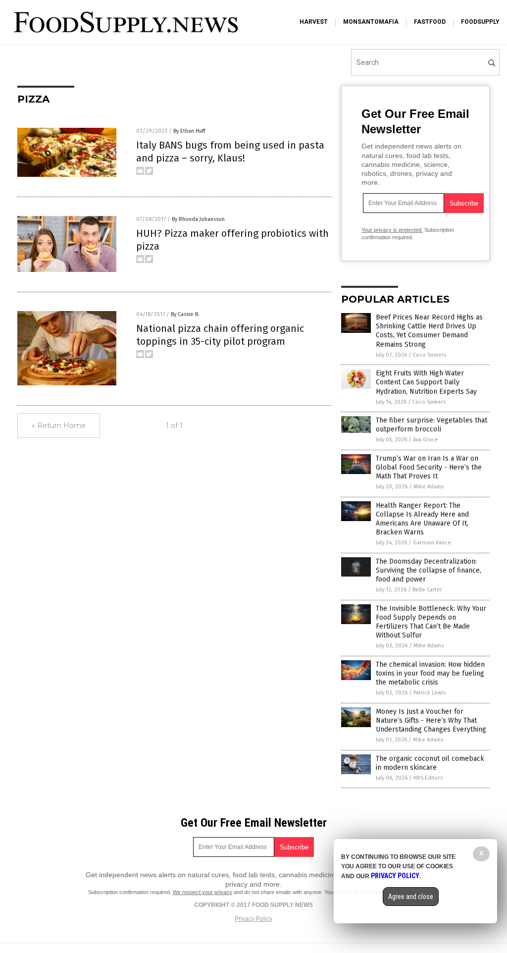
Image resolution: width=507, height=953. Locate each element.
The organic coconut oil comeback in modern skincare (430, 763)
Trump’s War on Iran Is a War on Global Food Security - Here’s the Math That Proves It (429, 467)
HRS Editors (428, 778)
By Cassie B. (185, 314)
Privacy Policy (253, 918)
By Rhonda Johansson (198, 219)
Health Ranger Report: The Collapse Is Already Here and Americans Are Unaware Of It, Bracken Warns (422, 519)
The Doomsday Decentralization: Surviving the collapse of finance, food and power (428, 570)
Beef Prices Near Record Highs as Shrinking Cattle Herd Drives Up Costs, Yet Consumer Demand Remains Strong (429, 331)
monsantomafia (371, 21)
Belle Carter (427, 589)
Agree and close (410, 896)
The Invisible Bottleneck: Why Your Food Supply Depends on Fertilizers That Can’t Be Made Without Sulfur (431, 622)
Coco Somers (429, 355)
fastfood (430, 21)
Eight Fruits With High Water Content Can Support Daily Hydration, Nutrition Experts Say (426, 382)
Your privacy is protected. (392, 230)
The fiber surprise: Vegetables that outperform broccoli (431, 424)
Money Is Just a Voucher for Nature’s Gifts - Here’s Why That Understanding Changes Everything (431, 720)
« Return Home (59, 425)
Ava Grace (425, 439)
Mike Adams (428, 486)
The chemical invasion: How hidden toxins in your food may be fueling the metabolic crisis (430, 673)
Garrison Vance (432, 542)
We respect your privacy (202, 892)
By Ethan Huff (189, 131)
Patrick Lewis (429, 692)
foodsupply (480, 21)
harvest (314, 21)
